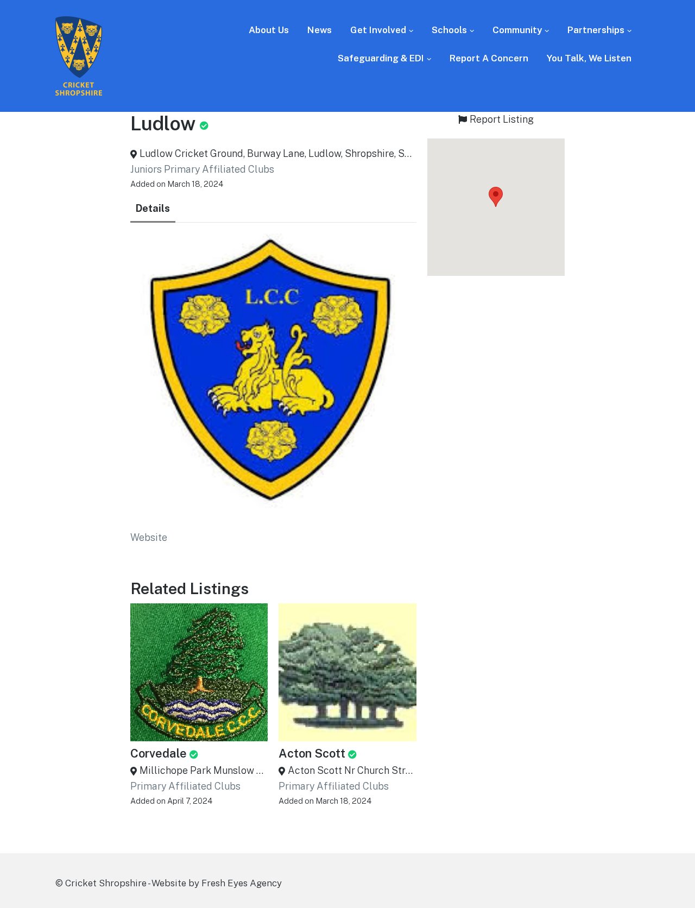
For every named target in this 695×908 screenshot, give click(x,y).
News (319, 29)
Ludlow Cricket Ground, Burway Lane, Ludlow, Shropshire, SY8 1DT (278, 153)
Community (517, 29)
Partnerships (595, 29)
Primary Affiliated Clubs (219, 169)
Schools (449, 29)
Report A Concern (489, 58)
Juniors (146, 169)
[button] (496, 197)
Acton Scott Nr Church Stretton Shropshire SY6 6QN (352, 770)
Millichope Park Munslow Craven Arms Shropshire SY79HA (204, 770)
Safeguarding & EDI (381, 58)
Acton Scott (312, 753)
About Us (269, 29)
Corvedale (158, 753)
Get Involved (378, 29)
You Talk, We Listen (589, 58)
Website (148, 537)
